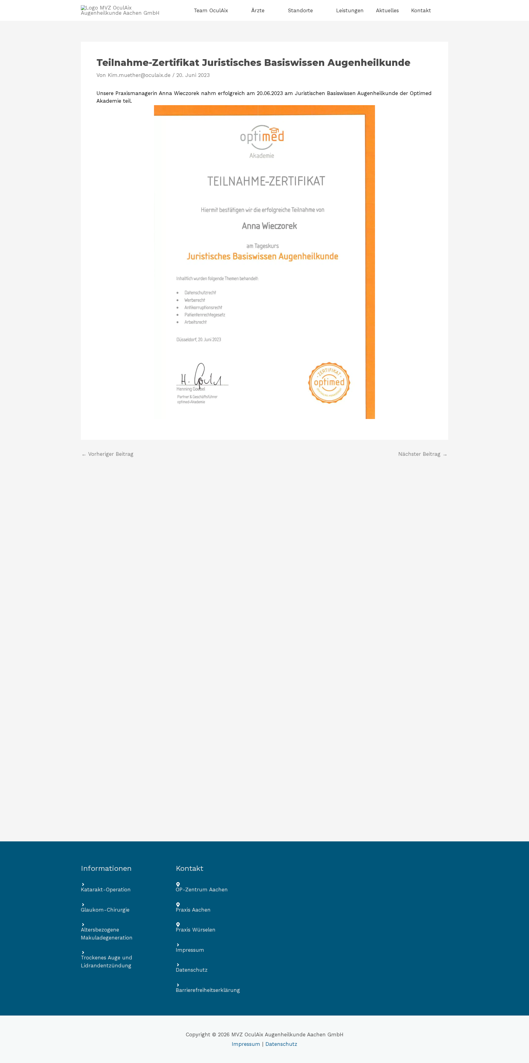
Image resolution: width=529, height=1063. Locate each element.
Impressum (246, 1044)
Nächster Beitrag (423, 454)
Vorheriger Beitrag (107, 454)
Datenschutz (281, 1044)
